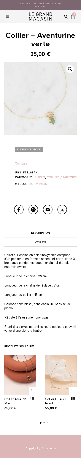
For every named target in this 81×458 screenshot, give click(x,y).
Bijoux (40, 177)
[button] (8, 16)
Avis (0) (40, 241)
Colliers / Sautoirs (62, 177)
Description (40, 233)
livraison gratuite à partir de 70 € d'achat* (40, 5)
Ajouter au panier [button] (32, 391)
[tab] (40, 233)
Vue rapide (32, 398)
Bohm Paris (38, 184)
